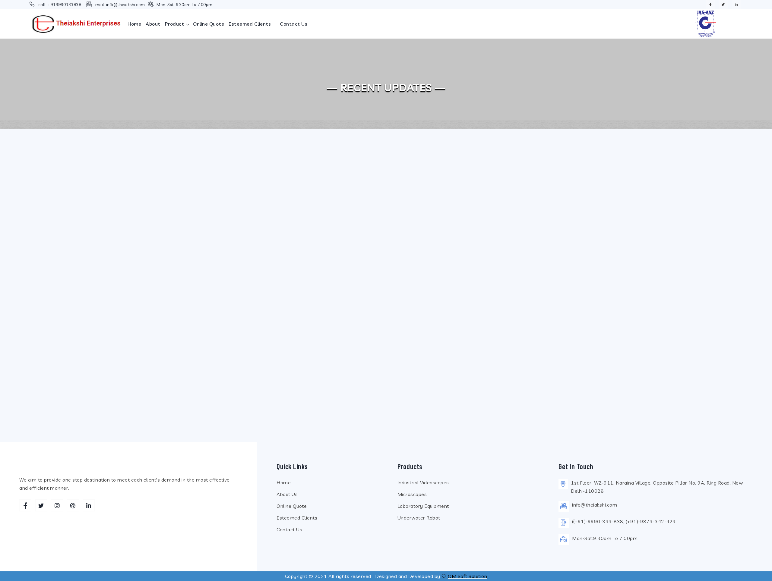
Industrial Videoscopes (423, 482)
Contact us (293, 24)
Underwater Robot (418, 518)
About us (287, 494)
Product (175, 24)
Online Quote (208, 24)
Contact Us (289, 529)
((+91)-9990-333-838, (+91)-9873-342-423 (624, 521)
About (153, 24)
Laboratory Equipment (423, 506)
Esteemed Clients (250, 24)
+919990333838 (64, 4)
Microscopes (412, 494)
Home (134, 24)
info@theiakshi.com (125, 4)
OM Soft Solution (467, 576)
